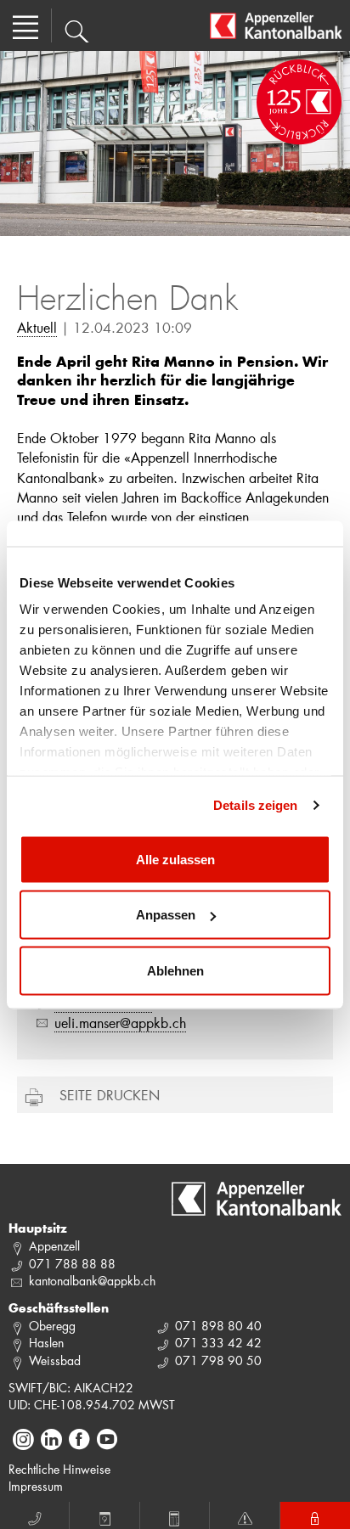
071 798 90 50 (218, 1360)
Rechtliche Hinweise (59, 1469)
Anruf (35, 1515)
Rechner (175, 1515)
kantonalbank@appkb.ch (92, 1281)
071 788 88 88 (72, 1264)
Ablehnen (175, 970)
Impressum (35, 1486)
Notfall (244, 1515)
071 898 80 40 (218, 1326)
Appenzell (54, 1246)
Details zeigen (255, 805)
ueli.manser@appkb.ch (120, 1023)
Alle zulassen (175, 859)
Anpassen (165, 915)
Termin (104, 1515)
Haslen (46, 1343)
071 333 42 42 (218, 1343)
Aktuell (37, 327)
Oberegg (52, 1326)
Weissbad (55, 1360)
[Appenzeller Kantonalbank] (276, 25)
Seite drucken (109, 1095)
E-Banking (315, 1515)
